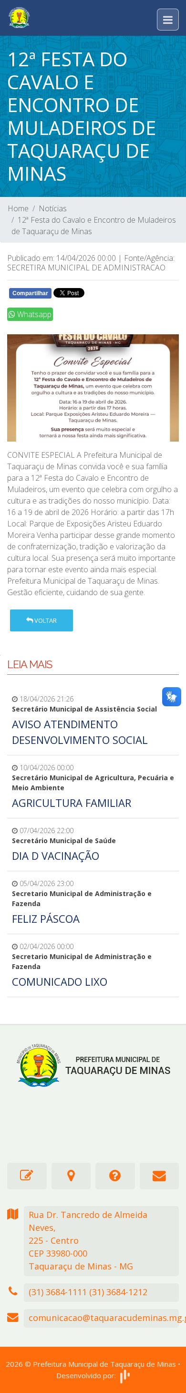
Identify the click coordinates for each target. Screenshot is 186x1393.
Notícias (53, 208)
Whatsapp (33, 314)
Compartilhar (30, 293)
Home (18, 208)
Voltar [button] (45, 620)
